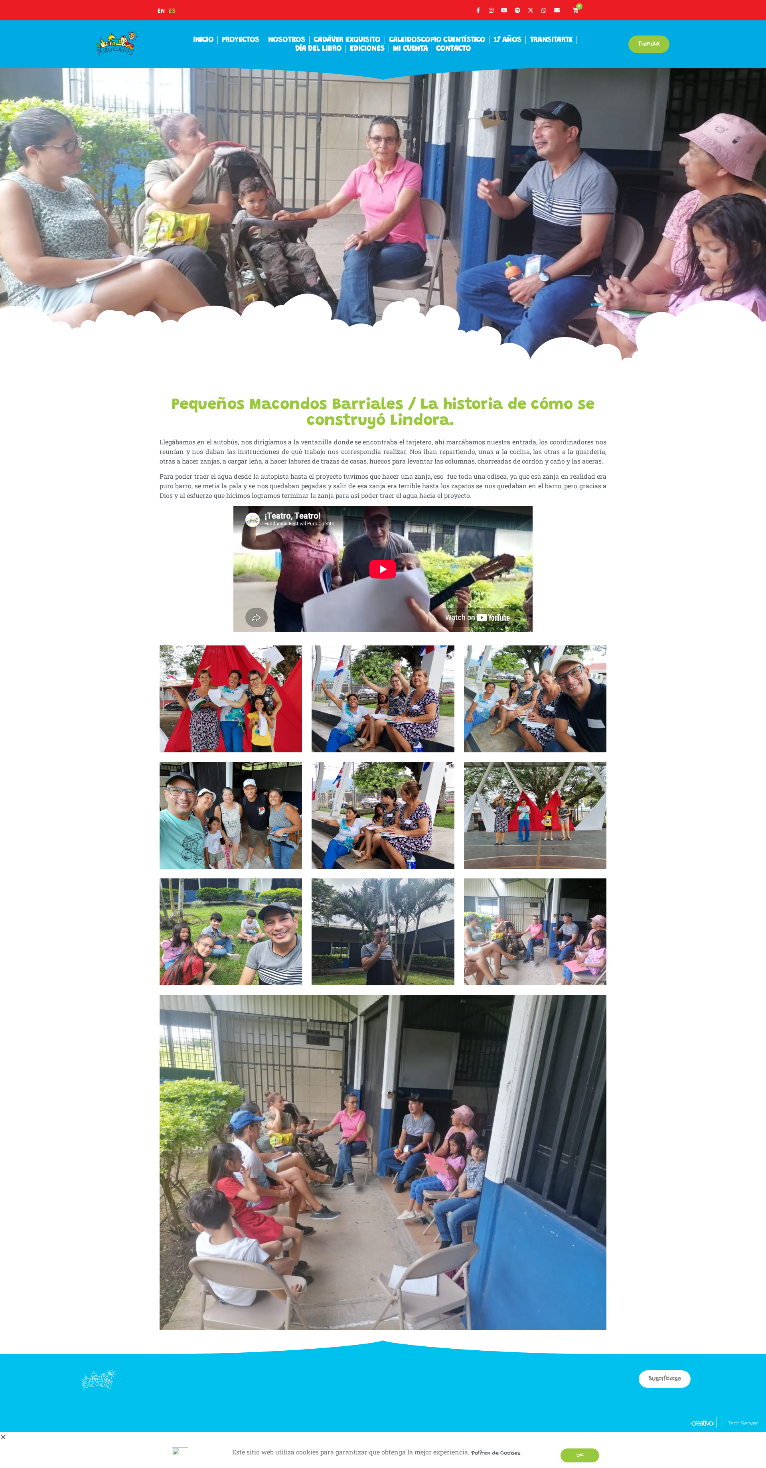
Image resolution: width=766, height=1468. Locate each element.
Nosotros (287, 40)
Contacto (453, 49)
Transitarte (551, 40)
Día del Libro (318, 49)
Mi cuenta (410, 49)
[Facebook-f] (478, 10)
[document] (383, 1450)
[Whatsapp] (543, 10)
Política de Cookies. (496, 1453)
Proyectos (241, 40)
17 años (507, 40)
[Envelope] (557, 10)
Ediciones (367, 49)
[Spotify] (517, 10)
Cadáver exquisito (347, 40)
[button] (3, 1438)
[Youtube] (504, 10)
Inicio (203, 40)
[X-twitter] (530, 10)
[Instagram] (491, 10)
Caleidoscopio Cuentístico (437, 40)
